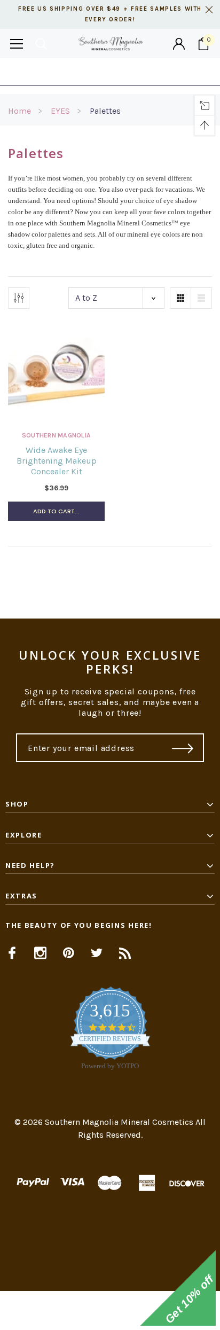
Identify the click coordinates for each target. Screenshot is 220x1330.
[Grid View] (180, 298)
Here (196, 71)
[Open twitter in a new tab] (97, 953)
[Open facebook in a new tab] (12, 953)
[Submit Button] (183, 747)
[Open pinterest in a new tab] (68, 953)
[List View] (201, 298)
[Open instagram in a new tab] (40, 953)
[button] (110, 1310)
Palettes (105, 111)
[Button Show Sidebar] (18, 298)
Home (19, 111)
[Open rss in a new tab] (125, 953)
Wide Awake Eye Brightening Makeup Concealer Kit (57, 460)
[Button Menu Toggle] (16, 43)
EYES (60, 111)
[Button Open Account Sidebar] (179, 43)
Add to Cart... (56, 511)
